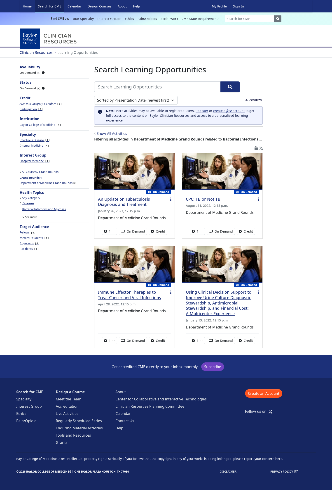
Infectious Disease (34, 140)
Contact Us (124, 420)
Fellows (27, 232)
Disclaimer (228, 471)
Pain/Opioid (26, 420)
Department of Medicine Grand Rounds (47, 183)
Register (202, 111)
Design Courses (99, 6)
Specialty (23, 399)
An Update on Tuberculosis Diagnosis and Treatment (124, 201)
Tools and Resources (73, 435)
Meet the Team (68, 399)
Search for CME (51, 6)
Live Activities (67, 413)
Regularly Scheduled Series (79, 420)
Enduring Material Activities (79, 428)
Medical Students (34, 238)
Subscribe (212, 366)
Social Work (169, 19)
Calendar (74, 6)
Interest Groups (109, 19)
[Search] (230, 86)
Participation (31, 109)
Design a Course (70, 391)
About (122, 6)
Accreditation (67, 406)
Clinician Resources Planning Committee (149, 406)
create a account (229, 111)
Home (27, 6)
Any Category (31, 198)
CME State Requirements (200, 19)
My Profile (219, 6)
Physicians (29, 243)
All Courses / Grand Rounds (40, 172)
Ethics (129, 19)
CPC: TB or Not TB (203, 199)
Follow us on (257, 411)
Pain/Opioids (147, 19)
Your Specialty (83, 19)
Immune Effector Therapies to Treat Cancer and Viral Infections (129, 294)
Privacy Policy (281, 471)
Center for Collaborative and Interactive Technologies (161, 399)
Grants (62, 442)
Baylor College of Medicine (40, 125)
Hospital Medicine (34, 161)
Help (136, 6)
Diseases (28, 203)
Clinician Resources (36, 52)
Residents (29, 249)
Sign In (238, 6)
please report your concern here (257, 459)
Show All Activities (112, 133)
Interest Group (29, 406)
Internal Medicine (34, 145)
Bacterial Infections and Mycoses (44, 209)
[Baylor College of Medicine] (49, 39)
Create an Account (263, 393)
